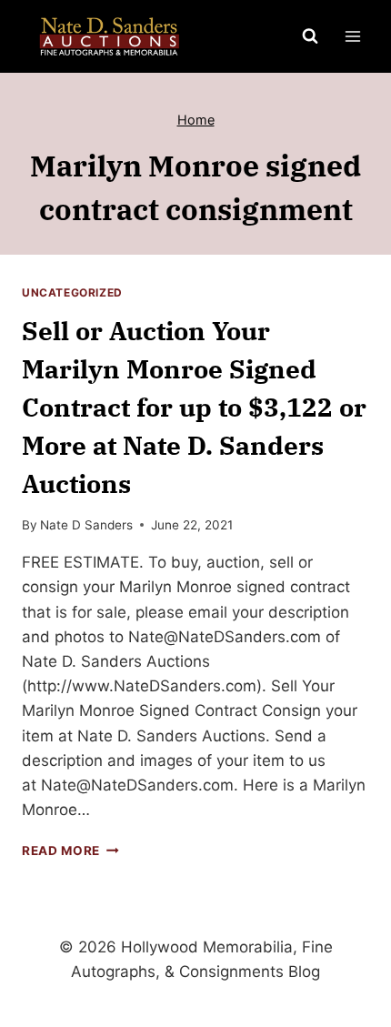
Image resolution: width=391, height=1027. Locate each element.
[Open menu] (352, 36)
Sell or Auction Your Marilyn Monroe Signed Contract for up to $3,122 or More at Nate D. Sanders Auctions (194, 407)
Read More (70, 850)
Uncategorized (72, 292)
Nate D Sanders (86, 525)
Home (196, 119)
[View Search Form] (310, 36)
